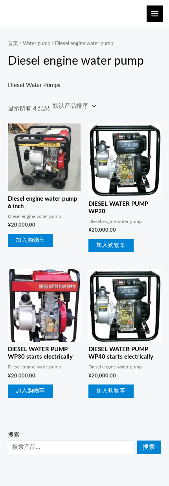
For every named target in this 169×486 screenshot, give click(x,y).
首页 (13, 43)
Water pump (36, 43)
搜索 (14, 435)
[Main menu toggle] (155, 13)
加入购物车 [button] (30, 240)
